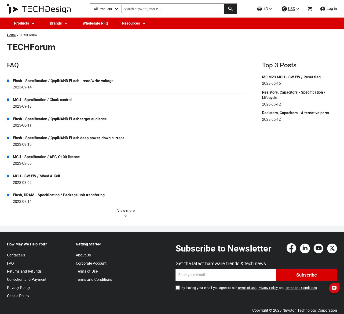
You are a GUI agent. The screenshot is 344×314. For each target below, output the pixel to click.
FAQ (10, 263)
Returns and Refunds (24, 271)
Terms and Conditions (94, 279)
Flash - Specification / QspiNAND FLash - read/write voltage (63, 81)
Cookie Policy (18, 296)
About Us (83, 255)
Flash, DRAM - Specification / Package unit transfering (59, 195)
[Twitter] (332, 248)
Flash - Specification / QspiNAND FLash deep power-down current (68, 138)
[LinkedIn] (305, 248)
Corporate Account (91, 263)
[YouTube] (318, 248)
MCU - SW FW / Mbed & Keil (36, 176)
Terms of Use (87, 271)
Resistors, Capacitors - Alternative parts (295, 113)
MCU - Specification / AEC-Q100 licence (46, 157)
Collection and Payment (26, 279)
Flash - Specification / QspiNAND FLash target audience (60, 119)
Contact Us (16, 255)
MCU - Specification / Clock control (42, 100)
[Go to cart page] (310, 9)
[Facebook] (291, 248)
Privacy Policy (18, 287)
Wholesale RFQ (95, 23)
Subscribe (306, 275)
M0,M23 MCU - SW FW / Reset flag (291, 77)
